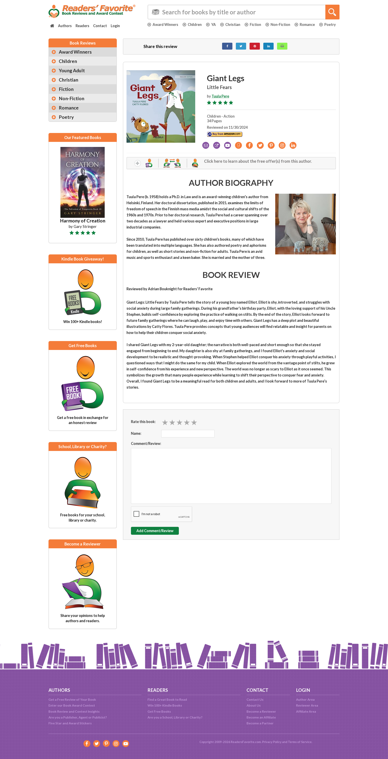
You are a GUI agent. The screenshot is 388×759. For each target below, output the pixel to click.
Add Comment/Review (154, 530)
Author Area (305, 699)
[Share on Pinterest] (255, 46)
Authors (65, 25)
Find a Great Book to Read (167, 699)
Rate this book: (143, 421)
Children (195, 24)
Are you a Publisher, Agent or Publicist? (77, 717)
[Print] (282, 46)
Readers (82, 25)
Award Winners (165, 24)
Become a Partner (260, 723)
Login (115, 25)
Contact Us (255, 699)
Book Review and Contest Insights (74, 711)
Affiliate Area (306, 711)
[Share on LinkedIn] (268, 46)
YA (213, 24)
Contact (100, 25)
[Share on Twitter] (241, 46)
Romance (307, 24)
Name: (136, 433)
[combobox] (243, 12)
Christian (232, 24)
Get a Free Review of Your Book (72, 699)
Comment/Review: (146, 443)
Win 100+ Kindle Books (165, 705)
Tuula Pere (220, 96)
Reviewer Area (307, 705)
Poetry (330, 24)
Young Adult (72, 70)
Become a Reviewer (261, 711)
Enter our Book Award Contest (71, 705)
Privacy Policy (272, 742)
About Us (254, 705)
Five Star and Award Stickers (70, 723)
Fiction (255, 24)
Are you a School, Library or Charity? (175, 717)
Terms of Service (300, 742)
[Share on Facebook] (227, 46)
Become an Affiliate (261, 717)
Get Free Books (159, 711)
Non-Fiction (280, 24)
